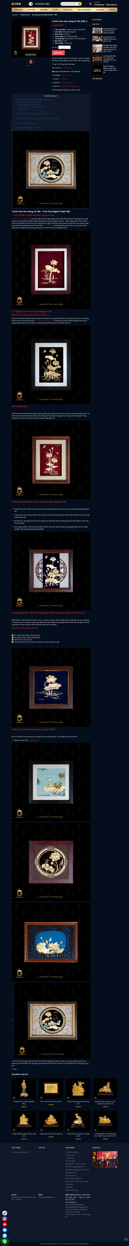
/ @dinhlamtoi (68, 68)
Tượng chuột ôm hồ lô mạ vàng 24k (50, 1134)
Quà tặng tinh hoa (70, 1172)
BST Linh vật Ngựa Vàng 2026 (74, 1167)
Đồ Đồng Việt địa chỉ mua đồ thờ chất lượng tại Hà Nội (110, 31)
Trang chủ (18, 9)
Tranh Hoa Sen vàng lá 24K (21, 219)
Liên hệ (112, 9)
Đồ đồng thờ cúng (70, 1175)
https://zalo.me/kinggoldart (70, 86)
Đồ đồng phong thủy (71, 1190)
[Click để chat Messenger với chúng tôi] (4, 1230)
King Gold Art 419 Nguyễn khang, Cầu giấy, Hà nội (109, 39)
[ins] (20, 4)
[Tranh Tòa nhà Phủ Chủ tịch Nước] (51, 1088)
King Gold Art (48, 225)
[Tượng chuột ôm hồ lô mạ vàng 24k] (51, 1121)
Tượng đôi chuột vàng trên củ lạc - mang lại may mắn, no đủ (105, 1103)
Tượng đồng (69, 1184)
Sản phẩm (44, 9)
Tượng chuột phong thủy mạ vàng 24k (78, 1103)
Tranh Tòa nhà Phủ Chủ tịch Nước (51, 1101)
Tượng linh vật (69, 1158)
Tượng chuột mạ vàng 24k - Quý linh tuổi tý (78, 1135)
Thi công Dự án (70, 1155)
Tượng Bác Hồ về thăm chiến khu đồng (23, 1103)
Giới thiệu (31, 9)
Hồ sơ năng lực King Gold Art (20, 1152)
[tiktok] (17, 4)
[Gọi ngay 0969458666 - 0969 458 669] (4, 1241)
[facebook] (104, 1159)
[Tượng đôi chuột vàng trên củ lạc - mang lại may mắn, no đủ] (105, 1088)
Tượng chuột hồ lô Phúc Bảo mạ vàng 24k (24, 1135)
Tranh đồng (69, 1187)
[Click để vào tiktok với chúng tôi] (4, 1213)
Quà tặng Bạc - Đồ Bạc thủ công (75, 1164)
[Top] (126, 1239)
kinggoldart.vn (34, 740)
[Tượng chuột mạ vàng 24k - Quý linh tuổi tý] (78, 1121)
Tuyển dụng (67, 9)
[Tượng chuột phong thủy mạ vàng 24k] (78, 1088)
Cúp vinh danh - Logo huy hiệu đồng (76, 1181)
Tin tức (55, 9)
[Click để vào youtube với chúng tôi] (4, 1224)
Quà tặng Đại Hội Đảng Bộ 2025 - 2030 (44, 15)
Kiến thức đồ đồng (84, 9)
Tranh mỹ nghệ (70, 1161)
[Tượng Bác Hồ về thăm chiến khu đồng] (24, 1088)
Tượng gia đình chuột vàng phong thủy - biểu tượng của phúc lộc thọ (105, 1135)
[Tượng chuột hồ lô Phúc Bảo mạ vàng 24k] (24, 1121)
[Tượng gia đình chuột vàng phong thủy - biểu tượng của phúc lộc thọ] (105, 1121)
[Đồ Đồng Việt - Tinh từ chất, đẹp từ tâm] (39, 4)
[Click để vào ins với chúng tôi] (4, 1218)
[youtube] (15, 4)
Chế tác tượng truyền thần (73, 1178)
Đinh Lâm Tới (65, 75)
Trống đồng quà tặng (71, 1152)
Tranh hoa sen (25, 15)
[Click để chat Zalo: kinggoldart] (4, 1235)
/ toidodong (64, 79)
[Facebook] (13, 4)
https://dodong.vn (66, 82)
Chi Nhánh (100, 9)
